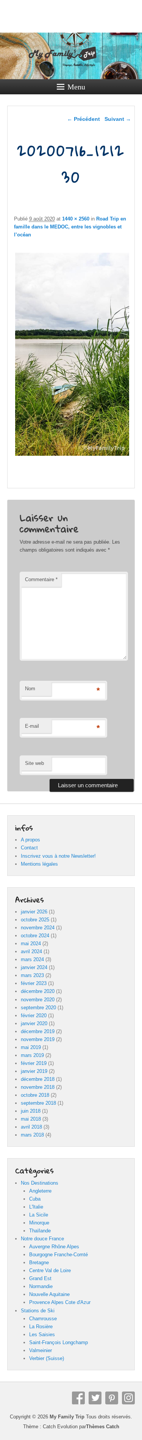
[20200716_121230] (72, 455)
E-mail (32, 726)
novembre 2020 (38, 999)
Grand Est (40, 1278)
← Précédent (83, 119)
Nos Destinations (39, 1183)
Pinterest (111, 1398)
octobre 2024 (35, 935)
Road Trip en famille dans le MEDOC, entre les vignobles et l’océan (70, 227)
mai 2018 (31, 1119)
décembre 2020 (38, 991)
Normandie (41, 1286)
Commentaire (41, 579)
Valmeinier (40, 1350)
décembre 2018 (38, 1079)
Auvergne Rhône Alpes (54, 1246)
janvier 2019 (34, 1071)
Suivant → (118, 119)
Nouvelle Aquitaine (49, 1294)
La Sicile (38, 1215)
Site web (34, 763)
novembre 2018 (38, 1087)
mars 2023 (32, 975)
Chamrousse (43, 1318)
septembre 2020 (38, 1007)
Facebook (78, 1398)
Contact (29, 848)
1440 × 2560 (75, 219)
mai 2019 (31, 1047)
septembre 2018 (38, 1103)
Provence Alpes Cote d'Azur (60, 1302)
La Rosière (41, 1326)
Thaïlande (40, 1231)
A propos (30, 840)
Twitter (95, 1398)
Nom (30, 688)
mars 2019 (32, 1055)
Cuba (35, 1199)
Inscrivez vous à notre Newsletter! (58, 856)
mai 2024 (31, 943)
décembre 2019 (38, 1031)
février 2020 (34, 1015)
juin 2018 (31, 1111)
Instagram (128, 1398)
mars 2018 (32, 1135)
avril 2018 (31, 1127)
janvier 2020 (34, 1023)
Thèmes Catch (102, 1426)
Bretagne (39, 1262)
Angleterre (40, 1191)
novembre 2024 (38, 927)
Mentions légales (39, 864)
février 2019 (34, 1063)
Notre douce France (42, 1238)
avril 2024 (31, 951)
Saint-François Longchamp (58, 1342)
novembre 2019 (38, 1039)
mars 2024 (32, 959)
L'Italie (36, 1207)
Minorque (39, 1223)
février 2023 (34, 983)
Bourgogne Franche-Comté (58, 1254)
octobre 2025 (35, 919)
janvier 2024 (34, 967)
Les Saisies (42, 1334)
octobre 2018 (35, 1095)
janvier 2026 (34, 912)
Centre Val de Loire (50, 1270)
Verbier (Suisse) (46, 1358)
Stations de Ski (38, 1310)
